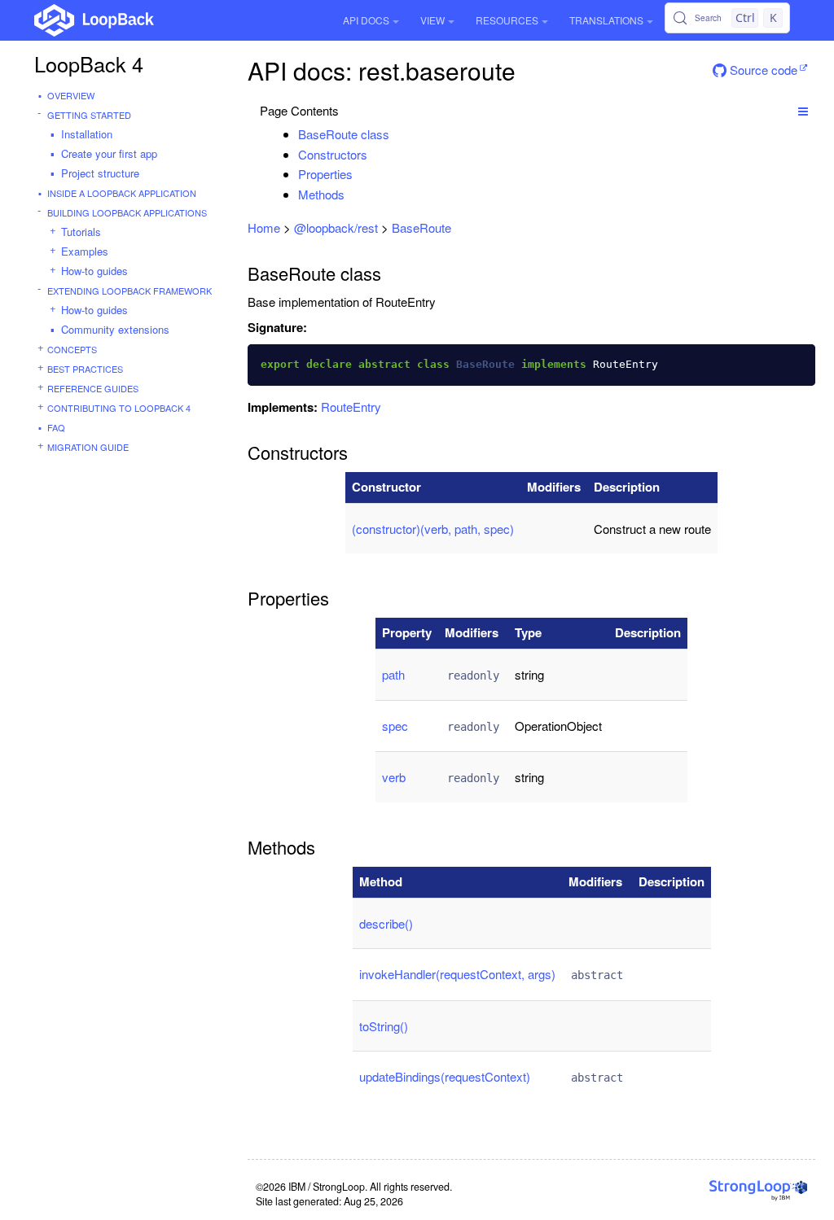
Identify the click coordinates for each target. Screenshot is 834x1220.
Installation (86, 134)
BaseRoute (421, 227)
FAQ (56, 427)
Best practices (85, 368)
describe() (386, 923)
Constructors (332, 154)
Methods (321, 194)
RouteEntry (351, 406)
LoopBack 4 (88, 63)
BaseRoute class (343, 133)
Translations (606, 20)
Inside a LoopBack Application (121, 192)
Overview (70, 95)
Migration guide (88, 446)
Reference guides (92, 388)
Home (264, 227)
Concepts (72, 349)
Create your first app (109, 153)
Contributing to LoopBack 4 (119, 407)
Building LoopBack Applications (127, 212)
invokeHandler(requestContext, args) (457, 973)
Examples (84, 251)
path (393, 674)
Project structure (100, 173)
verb (394, 776)
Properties (325, 173)
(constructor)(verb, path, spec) (433, 528)
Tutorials (81, 231)
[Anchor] (398, 134)
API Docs (366, 20)
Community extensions (115, 329)
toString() (383, 1025)
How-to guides (94, 270)
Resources (507, 20)
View (432, 20)
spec (395, 725)
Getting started (89, 114)
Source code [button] (761, 69)
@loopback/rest (336, 227)
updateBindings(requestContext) (444, 1076)
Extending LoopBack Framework (129, 290)
